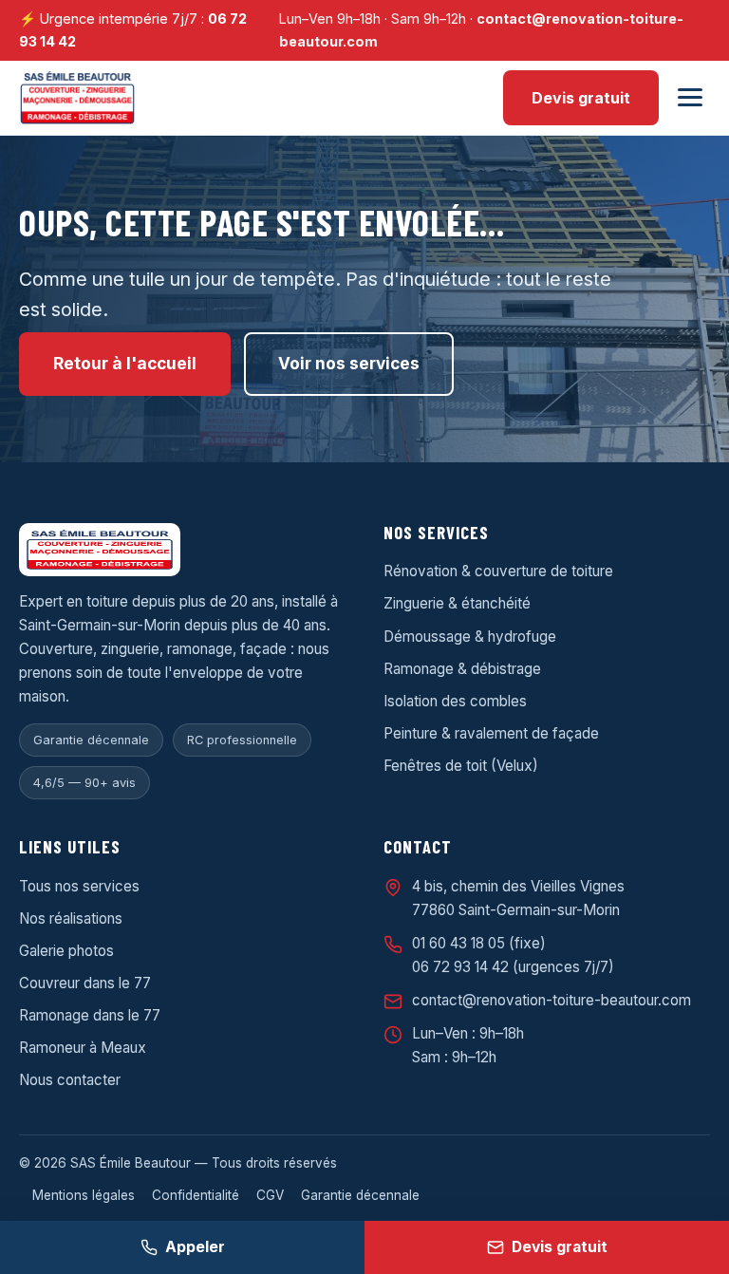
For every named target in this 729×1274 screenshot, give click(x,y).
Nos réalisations (70, 918)
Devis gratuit (581, 97)
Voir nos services (349, 363)
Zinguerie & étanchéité (457, 603)
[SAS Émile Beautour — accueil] (77, 97)
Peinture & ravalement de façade (491, 733)
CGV (270, 1195)
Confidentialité (195, 1195)
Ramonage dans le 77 (89, 1015)
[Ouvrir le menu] (690, 97)
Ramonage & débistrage (462, 669)
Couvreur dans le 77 (85, 983)
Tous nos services (79, 886)
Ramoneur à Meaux (82, 1048)
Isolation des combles (455, 701)
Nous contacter (70, 1080)
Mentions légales (83, 1195)
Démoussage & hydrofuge (469, 637)
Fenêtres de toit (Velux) (460, 766)
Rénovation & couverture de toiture (498, 571)
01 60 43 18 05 (458, 943)
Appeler (195, 1247)
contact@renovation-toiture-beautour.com (551, 1000)
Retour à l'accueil (124, 363)
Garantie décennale (360, 1195)
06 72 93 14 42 (460, 967)
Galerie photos (66, 951)
